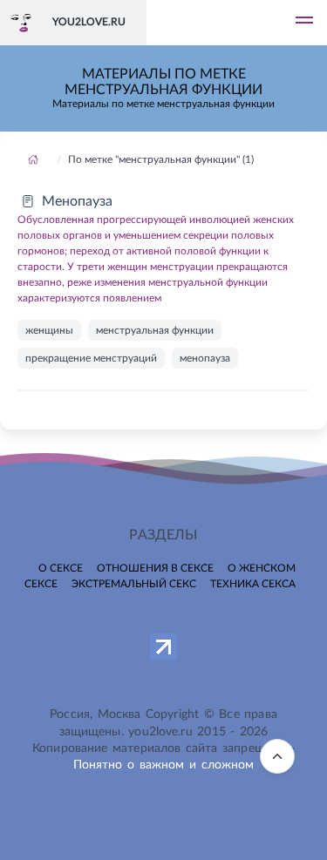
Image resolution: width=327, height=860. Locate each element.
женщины (49, 330)
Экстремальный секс (134, 584)
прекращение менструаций (91, 358)
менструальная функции (155, 330)
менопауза (205, 358)
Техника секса (253, 584)
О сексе (60, 568)
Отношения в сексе (155, 568)
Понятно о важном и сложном (164, 765)
